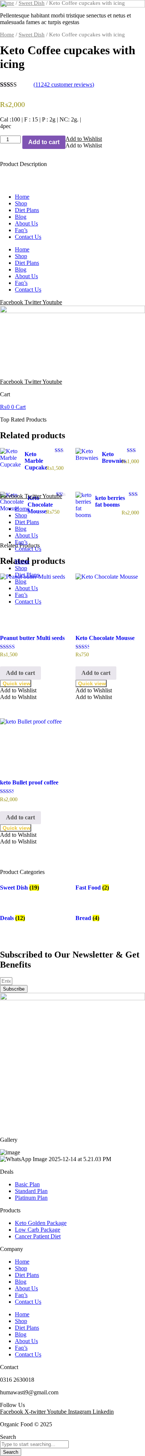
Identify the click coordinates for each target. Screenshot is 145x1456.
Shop (21, 203)
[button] (18, 690)
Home (22, 197)
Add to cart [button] (20, 673)
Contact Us (28, 237)
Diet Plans (27, 210)
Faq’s (21, 230)
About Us (26, 223)
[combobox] (34, 1444)
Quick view (16, 683)
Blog (20, 217)
